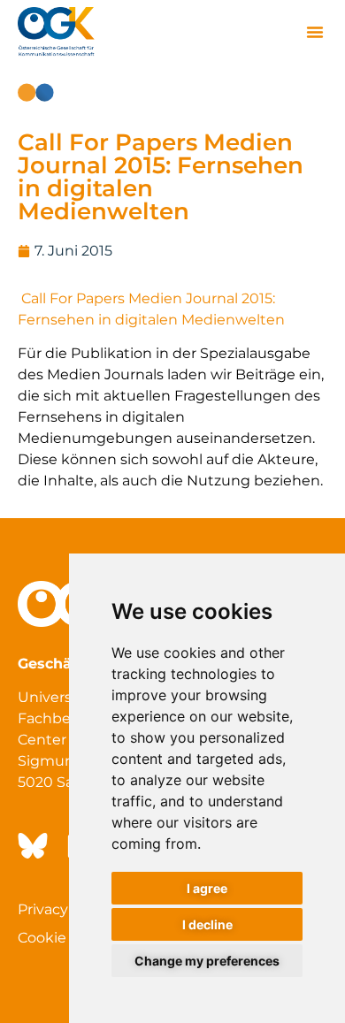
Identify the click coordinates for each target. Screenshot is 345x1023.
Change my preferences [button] (207, 960)
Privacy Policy (65, 909)
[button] (315, 32)
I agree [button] (207, 888)
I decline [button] (207, 924)
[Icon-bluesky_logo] (31, 846)
